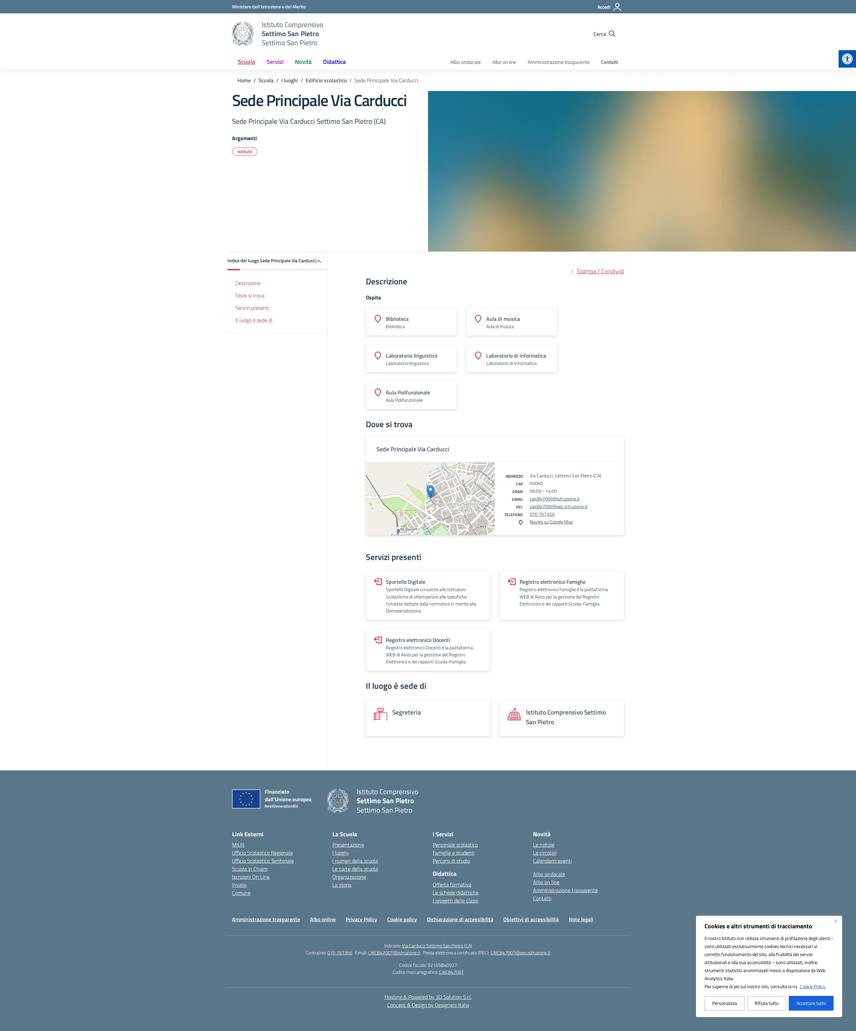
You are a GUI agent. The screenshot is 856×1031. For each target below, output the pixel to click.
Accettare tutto (811, 1003)
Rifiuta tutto (766, 1003)
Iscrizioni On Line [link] (251, 877)
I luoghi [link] (340, 853)
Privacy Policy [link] (361, 919)
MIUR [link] (238, 845)
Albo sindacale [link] (465, 62)
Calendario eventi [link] (552, 861)
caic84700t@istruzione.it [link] (555, 498)
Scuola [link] (246, 61)
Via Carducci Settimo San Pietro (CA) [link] (437, 945)
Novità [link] (303, 61)
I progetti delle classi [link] (455, 901)
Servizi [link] (275, 61)
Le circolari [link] (544, 853)
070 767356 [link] (542, 514)
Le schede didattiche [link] (455, 892)
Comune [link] (241, 893)
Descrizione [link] (247, 283)
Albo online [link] (323, 919)
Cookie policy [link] (402, 919)
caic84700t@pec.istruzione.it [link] (558, 506)
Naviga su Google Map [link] (551, 521)
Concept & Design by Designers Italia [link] (428, 1005)
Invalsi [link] (239, 885)
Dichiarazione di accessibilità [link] (460, 919)
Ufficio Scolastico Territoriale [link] (263, 861)
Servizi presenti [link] (252, 308)
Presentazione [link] (348, 845)
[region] (769, 966)
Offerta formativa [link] (452, 884)
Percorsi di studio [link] (451, 861)
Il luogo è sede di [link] (253, 320)
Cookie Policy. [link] (813, 986)
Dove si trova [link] (249, 295)
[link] (847, 59)
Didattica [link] (334, 61)
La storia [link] (341, 885)
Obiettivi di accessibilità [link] (531, 919)
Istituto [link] (244, 151)
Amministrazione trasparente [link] (559, 62)
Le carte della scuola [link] (355, 869)
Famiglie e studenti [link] (453, 853)
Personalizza (724, 1003)
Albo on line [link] (504, 62)
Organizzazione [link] (349, 877)
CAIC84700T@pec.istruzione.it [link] (520, 952)
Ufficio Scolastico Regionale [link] (262, 853)
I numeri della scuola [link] (355, 861)
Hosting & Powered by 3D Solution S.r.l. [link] (428, 997)
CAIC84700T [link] (451, 971)
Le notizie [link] (543, 845)
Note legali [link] (581, 919)
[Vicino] (836, 921)
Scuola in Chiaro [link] (250, 869)
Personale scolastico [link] (455, 845)
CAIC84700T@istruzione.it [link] (394, 952)
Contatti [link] (609, 62)
